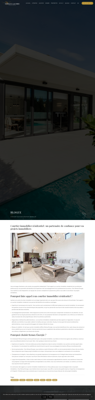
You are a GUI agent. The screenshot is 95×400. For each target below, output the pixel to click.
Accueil (28, 3)
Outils (61, 3)
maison (36, 378)
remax (42, 378)
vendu (54, 378)
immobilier (29, 378)
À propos (34, 3)
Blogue (67, 3)
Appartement (15, 378)
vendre (48, 378)
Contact (73, 3)
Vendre (47, 3)
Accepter (44, 396)
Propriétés (54, 3)
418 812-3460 (88, 3)
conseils (22, 378)
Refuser (50, 396)
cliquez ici (89, 394)
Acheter (41, 3)
